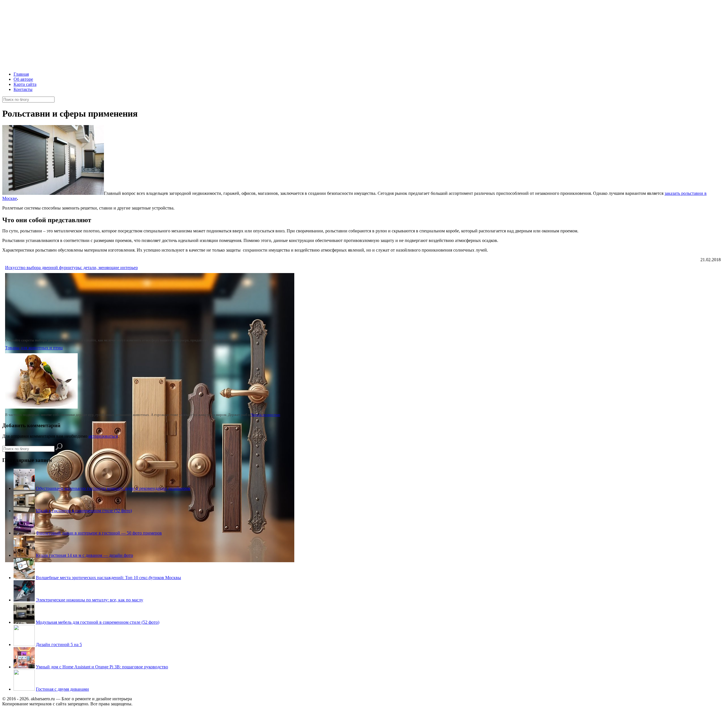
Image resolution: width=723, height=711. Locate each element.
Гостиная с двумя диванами (62, 689)
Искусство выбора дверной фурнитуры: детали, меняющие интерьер (71, 267)
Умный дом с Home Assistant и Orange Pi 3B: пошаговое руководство (102, 666)
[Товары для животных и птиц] (41, 407)
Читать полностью (265, 415)
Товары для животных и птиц (34, 347)
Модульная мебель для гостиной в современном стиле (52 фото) (97, 622)
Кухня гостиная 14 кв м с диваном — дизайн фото (84, 555)
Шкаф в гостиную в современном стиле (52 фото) (84, 510)
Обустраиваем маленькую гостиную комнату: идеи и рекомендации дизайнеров (113, 488)
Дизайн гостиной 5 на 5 (59, 644)
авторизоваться (103, 436)
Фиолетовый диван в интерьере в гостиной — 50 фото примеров (99, 533)
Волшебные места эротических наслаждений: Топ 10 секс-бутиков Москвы (108, 577)
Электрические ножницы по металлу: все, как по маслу (89, 599)
